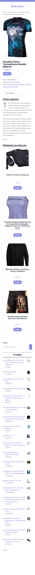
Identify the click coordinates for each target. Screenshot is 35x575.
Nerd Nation (17, 6)
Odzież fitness (12, 12)
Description (10, 93)
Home (5, 12)
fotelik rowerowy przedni (15, 84)
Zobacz (7, 74)
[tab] (10, 93)
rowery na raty (13, 87)
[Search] (30, 347)
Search (5, 343)
